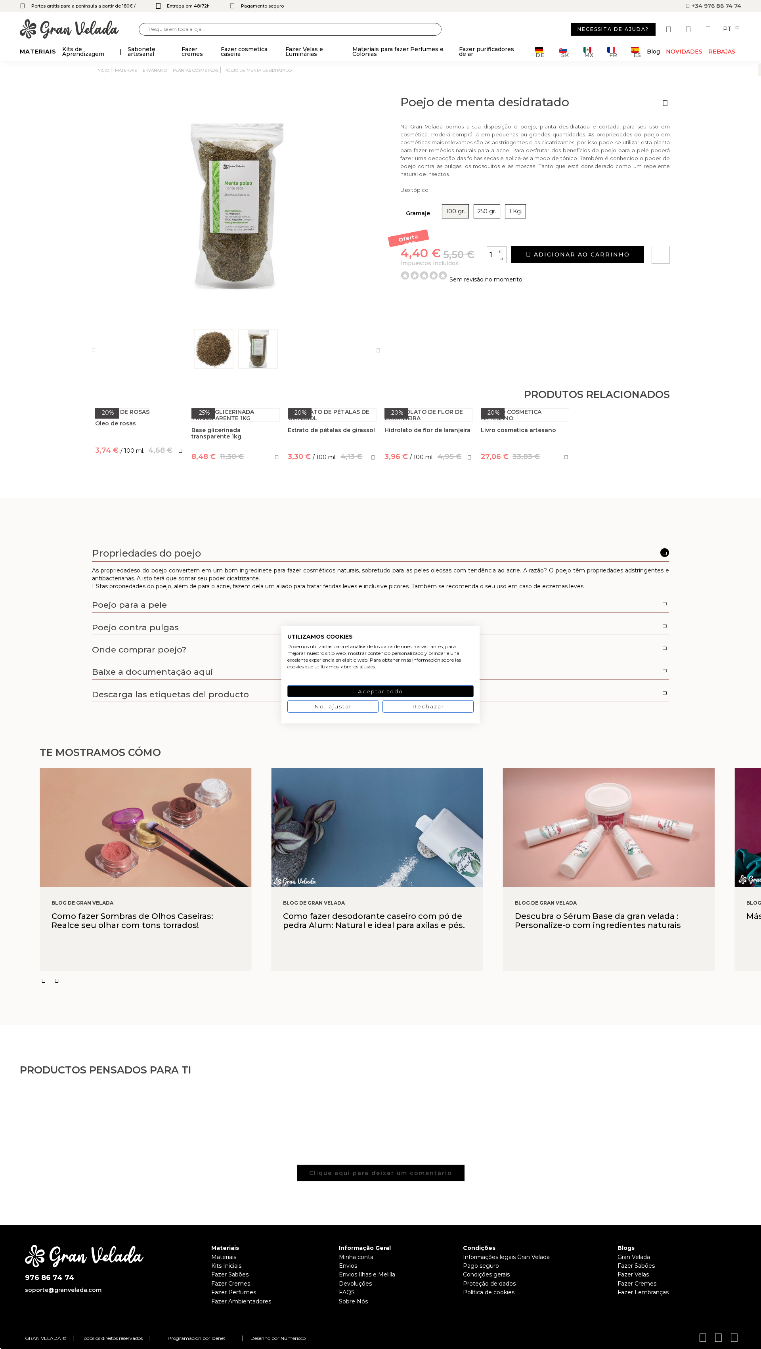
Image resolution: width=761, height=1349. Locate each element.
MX (588, 54)
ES (637, 54)
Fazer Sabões (230, 1274)
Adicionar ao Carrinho (581, 254)
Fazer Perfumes (233, 1292)
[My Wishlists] (669, 29)
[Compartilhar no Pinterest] (709, 232)
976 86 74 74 (50, 1278)
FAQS (347, 1292)
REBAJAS (721, 51)
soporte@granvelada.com (63, 1290)
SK (565, 54)
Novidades (684, 51)
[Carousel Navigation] (400, 980)
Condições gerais (486, 1274)
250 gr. (487, 211)
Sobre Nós (353, 1301)
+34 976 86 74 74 (715, 6)
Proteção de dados (489, 1283)
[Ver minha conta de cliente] (689, 29)
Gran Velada (634, 1257)
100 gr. (455, 211)
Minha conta (356, 1257)
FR (613, 54)
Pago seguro (481, 1265)
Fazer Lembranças (643, 1292)
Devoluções (355, 1283)
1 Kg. (515, 211)
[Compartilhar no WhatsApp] (691, 232)
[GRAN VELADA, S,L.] (79, 29)
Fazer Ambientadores (241, 1301)
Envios (348, 1265)
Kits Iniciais (226, 1265)
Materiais (223, 1257)
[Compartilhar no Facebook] (700, 232)
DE (540, 54)
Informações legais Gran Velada (506, 1257)
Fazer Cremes (230, 1283)
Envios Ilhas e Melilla (367, 1274)
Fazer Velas (633, 1274)
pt (728, 29)
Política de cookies (488, 1292)
